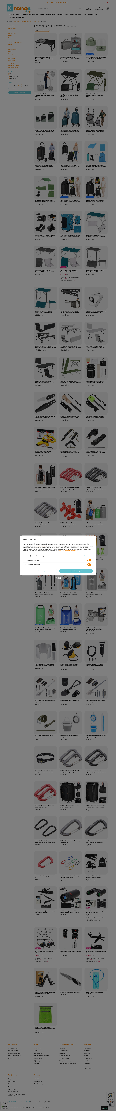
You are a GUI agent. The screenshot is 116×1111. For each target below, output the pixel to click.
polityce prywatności (40, 546)
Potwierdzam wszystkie (76, 571)
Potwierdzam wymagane (40, 571)
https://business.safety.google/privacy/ (68, 550)
